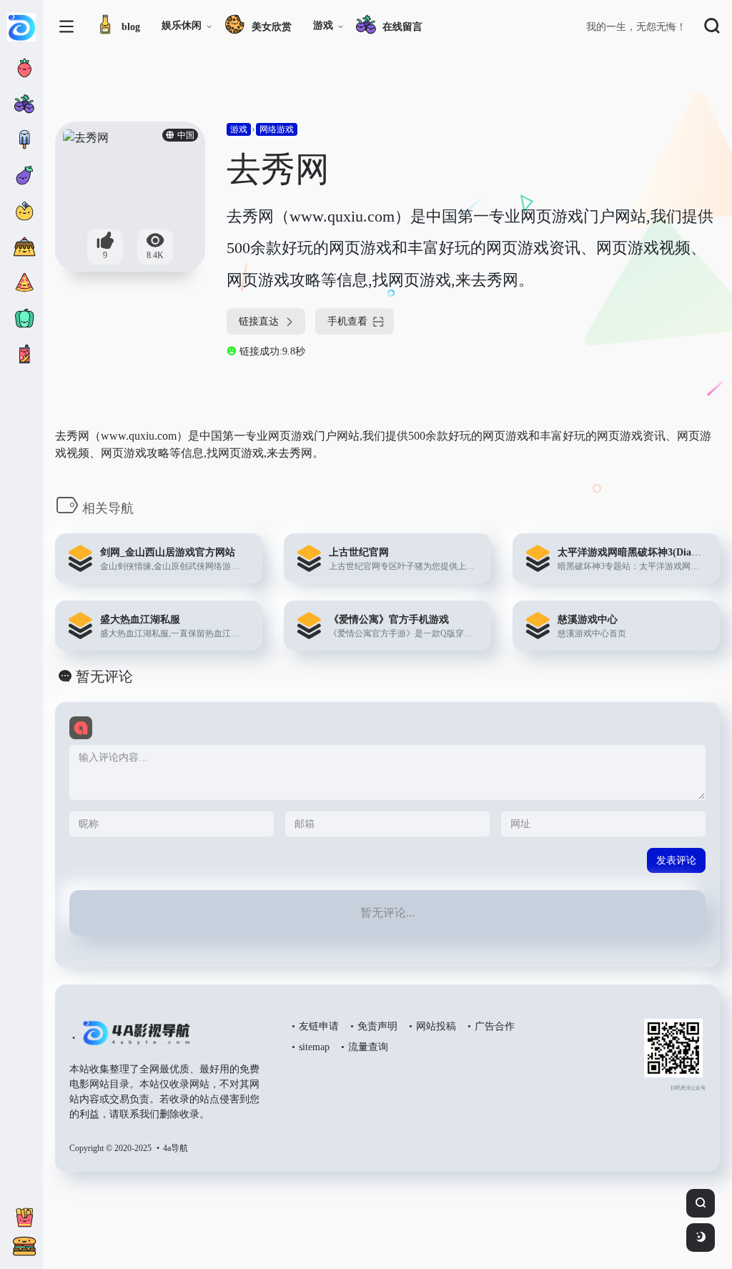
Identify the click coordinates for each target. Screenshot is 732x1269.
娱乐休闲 (182, 25)
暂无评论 (104, 676)
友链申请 (319, 1026)
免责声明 (377, 1026)
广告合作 (495, 1026)
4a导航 (175, 1148)
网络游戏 (276, 129)
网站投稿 (436, 1026)
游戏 (323, 25)
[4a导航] (133, 1039)
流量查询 (368, 1047)
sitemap (314, 1047)
